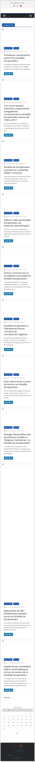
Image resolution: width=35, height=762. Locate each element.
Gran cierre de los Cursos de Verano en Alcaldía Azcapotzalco (17, 384)
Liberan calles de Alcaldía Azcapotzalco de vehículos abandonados (17, 222)
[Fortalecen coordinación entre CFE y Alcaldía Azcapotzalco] (17, 36)
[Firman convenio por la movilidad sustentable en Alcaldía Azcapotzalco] (17, 254)
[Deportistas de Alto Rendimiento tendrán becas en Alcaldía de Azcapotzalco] (17, 532)
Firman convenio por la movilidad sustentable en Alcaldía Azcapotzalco (17, 275)
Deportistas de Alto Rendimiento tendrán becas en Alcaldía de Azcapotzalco (15, 615)
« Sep (16, 733)
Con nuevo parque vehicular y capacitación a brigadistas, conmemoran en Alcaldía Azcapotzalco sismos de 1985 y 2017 (17, 112)
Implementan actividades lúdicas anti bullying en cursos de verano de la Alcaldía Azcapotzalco (17, 671)
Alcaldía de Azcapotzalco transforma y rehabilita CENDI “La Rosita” (17, 170)
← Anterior (6, 698)
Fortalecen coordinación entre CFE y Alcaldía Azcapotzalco (17, 58)
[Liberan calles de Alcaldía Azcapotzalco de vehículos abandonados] (17, 201)
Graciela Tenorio (22, 51)
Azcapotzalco (8, 48)
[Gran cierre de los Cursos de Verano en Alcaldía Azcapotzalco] (17, 363)
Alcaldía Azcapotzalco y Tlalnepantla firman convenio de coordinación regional (16, 330)
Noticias (16, 48)
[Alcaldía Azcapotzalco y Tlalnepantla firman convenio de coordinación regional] (17, 307)
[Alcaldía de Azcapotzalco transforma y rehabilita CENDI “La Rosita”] (17, 148)
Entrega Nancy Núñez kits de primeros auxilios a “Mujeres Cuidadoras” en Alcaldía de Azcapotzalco (17, 438)
